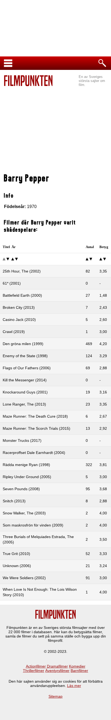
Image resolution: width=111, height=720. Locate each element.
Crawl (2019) (14, 331)
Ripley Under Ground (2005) (27, 477)
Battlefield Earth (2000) (22, 295)
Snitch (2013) (14, 501)
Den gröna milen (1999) (23, 344)
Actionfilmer (36, 666)
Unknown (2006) (17, 566)
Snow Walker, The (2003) (24, 513)
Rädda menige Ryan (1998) (26, 465)
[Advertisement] (55, 130)
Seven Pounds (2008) (21, 489)
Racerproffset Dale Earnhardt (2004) (34, 452)
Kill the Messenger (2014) (25, 380)
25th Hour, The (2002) (22, 271)
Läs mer (74, 685)
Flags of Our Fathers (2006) (27, 368)
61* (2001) (12, 283)
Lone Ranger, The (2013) (24, 404)
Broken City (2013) (19, 307)
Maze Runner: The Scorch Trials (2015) (36, 428)
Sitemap (55, 696)
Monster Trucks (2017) (22, 440)
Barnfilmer (79, 670)
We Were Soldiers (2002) (24, 578)
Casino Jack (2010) (19, 319)
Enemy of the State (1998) (25, 356)
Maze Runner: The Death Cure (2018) (35, 416)
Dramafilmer (57, 666)
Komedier (77, 666)
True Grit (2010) (16, 553)
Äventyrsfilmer (57, 670)
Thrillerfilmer (33, 670)
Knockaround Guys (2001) (25, 392)
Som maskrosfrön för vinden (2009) (33, 525)
